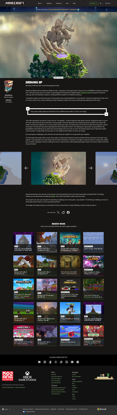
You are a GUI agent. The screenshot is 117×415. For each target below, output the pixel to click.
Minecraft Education (56, 382)
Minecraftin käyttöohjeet (8, 387)
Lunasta (74, 399)
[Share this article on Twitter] (58, 212)
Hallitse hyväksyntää (20, 387)
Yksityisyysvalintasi (30, 411)
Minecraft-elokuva (55, 394)
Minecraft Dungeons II (56, 376)
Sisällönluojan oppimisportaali (58, 387)
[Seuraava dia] (90, 168)
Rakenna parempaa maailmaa (58, 392)
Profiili (73, 396)
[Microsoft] (101, 409)
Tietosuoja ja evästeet (28, 409)
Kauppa (74, 374)
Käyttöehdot (53, 409)
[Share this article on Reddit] (63, 212)
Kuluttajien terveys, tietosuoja (42, 409)
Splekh (53, 196)
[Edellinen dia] (26, 168)
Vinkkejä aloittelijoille (77, 381)
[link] (39, 362)
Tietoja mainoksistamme (71, 409)
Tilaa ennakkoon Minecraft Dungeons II (63, 9)
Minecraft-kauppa (76, 376)
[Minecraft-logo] (14, 3)
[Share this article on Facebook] (68, 212)
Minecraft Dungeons (56, 378)
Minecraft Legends (55, 380)
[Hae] (102, 3)
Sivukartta (74, 387)
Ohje (73, 383)
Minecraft (53, 374)
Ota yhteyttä (75, 392)
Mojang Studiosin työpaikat (57, 389)
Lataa (73, 389)
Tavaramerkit (61, 409)
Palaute (74, 385)
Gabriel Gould (85, 93)
